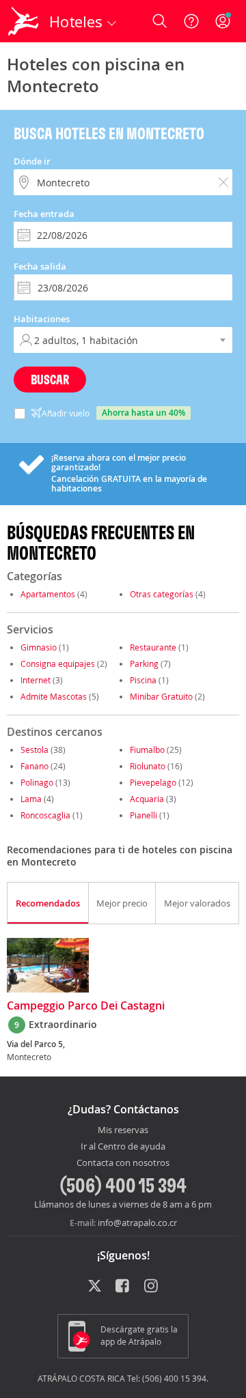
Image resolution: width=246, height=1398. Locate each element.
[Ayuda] (191, 21)
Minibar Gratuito (161, 696)
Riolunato (147, 765)
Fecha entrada (44, 213)
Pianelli (143, 815)
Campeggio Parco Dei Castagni (86, 1006)
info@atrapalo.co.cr (137, 1222)
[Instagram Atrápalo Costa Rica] (152, 1287)
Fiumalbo (147, 749)
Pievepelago (153, 782)
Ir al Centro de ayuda (123, 1146)
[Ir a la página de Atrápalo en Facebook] (123, 1287)
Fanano (34, 765)
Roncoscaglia (45, 815)
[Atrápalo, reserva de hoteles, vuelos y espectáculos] (23, 21)
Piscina (143, 679)
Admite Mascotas (53, 696)
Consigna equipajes (57, 663)
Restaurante (153, 647)
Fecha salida (40, 266)
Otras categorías (161, 593)
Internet (35, 679)
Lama (31, 798)
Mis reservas (123, 1130)
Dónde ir (32, 161)
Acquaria (147, 798)
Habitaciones (42, 319)
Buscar (50, 379)
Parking (144, 663)
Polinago (36, 782)
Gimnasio (38, 647)
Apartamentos (47, 593)
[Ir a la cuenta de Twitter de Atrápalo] (94, 1287)
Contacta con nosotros (123, 1163)
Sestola (34, 749)
